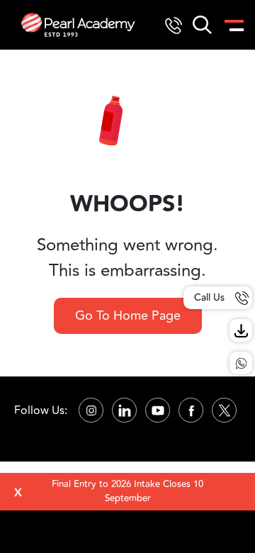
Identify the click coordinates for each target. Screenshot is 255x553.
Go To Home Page (128, 315)
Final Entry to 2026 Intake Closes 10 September (127, 491)
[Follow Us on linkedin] (124, 410)
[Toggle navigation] (233, 24)
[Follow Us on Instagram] (91, 410)
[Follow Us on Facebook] (190, 410)
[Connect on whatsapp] (241, 363)
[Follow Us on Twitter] (224, 410)
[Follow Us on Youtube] (157, 410)
